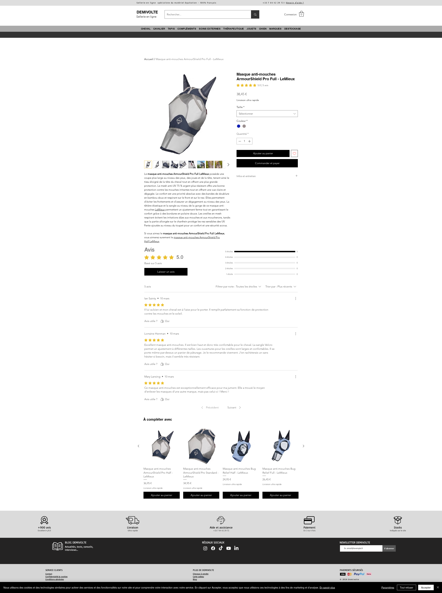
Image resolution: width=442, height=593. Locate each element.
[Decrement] (239, 141)
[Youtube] (228, 548)
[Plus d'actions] (296, 298)
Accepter (426, 587)
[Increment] (249, 141)
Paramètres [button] (387, 587)
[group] (221, 463)
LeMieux (160, 209)
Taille (240, 107)
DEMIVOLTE (147, 12)
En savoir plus (327, 587)
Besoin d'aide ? (295, 2)
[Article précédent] (138, 446)
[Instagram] (205, 548)
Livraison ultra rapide (248, 100)
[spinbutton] (244, 141)
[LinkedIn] (236, 548)
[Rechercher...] (255, 14)
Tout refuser (406, 587)
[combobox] (267, 113)
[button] (301, 14)
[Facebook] (213, 548)
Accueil (148, 59)
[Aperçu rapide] (161, 446)
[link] (252, 85)
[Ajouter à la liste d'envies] (294, 153)
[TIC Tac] (220, 548)
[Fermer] (438, 587)
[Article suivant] (303, 446)
